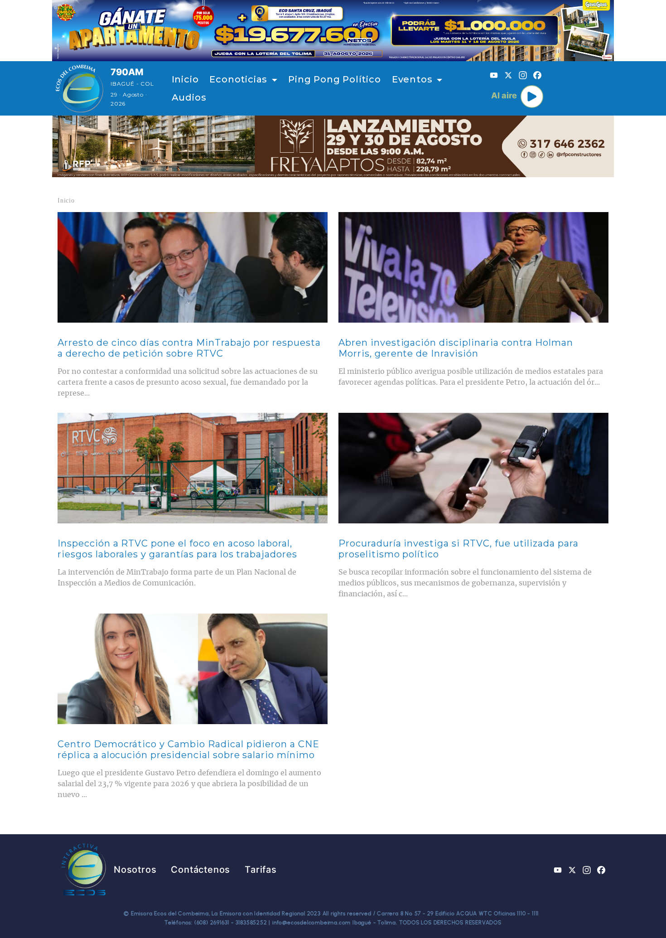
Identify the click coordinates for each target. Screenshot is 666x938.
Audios (189, 97)
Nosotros (135, 869)
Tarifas (261, 869)
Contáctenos (200, 869)
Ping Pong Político (334, 79)
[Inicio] (79, 88)
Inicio (185, 79)
